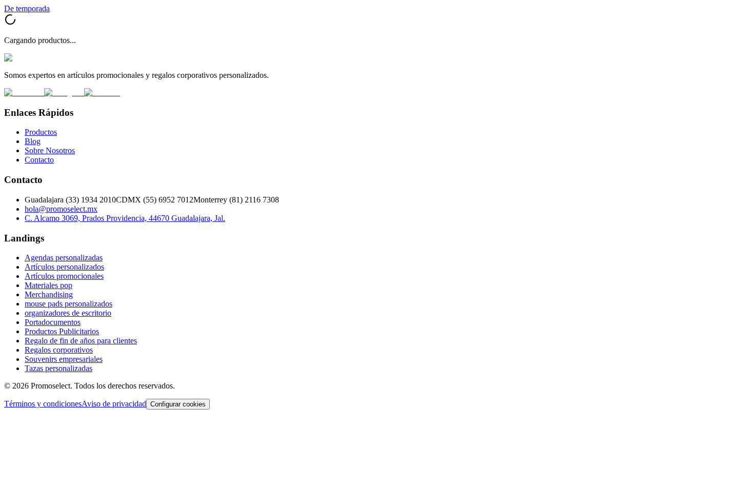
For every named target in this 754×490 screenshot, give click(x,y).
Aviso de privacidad (114, 403)
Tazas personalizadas (58, 368)
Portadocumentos (53, 322)
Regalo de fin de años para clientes (81, 340)
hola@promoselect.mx (61, 209)
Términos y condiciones (43, 403)
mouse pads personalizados (68, 303)
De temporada (27, 8)
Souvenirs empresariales (64, 359)
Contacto (39, 159)
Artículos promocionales (64, 276)
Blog (33, 141)
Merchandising (49, 294)
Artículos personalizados (64, 266)
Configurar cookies (178, 404)
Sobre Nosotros (50, 150)
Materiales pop (48, 285)
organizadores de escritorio (68, 313)
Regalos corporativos (59, 349)
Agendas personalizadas (64, 257)
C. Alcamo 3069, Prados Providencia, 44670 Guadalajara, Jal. (125, 218)
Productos (41, 132)
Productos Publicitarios (62, 331)
